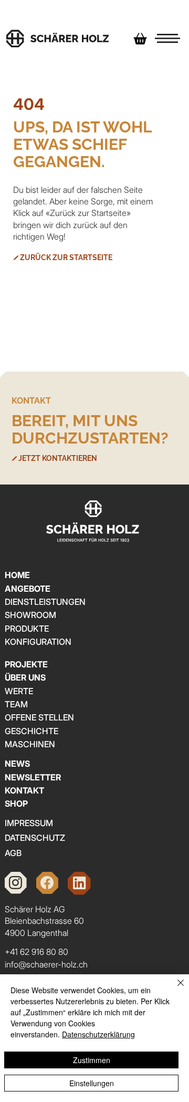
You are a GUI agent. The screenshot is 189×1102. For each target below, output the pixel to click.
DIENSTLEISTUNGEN (45, 601)
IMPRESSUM (29, 823)
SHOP (16, 803)
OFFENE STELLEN (39, 717)
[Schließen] (174, 989)
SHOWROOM (30, 615)
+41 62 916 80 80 (36, 951)
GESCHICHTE (31, 731)
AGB (13, 853)
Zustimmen (91, 1060)
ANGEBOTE (27, 588)
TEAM (16, 704)
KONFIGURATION (38, 641)
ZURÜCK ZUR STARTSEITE (66, 257)
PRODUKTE (27, 628)
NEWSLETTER (33, 777)
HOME (17, 575)
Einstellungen (91, 1083)
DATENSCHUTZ (35, 837)
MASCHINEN (30, 744)
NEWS (17, 763)
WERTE (19, 691)
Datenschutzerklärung (98, 1034)
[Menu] (168, 38)
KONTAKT (24, 790)
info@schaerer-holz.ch (46, 964)
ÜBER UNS (25, 677)
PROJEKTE (26, 664)
